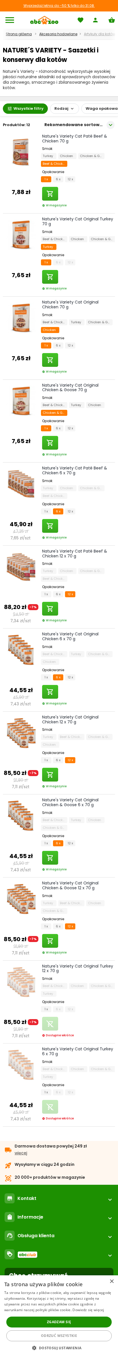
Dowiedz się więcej (88, 1309)
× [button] (111, 1281)
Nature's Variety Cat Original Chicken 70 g (70, 304)
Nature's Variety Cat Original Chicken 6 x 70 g (70, 636)
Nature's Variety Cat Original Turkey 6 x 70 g (77, 1051)
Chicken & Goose (92, 156)
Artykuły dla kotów (99, 34)
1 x (46, 179)
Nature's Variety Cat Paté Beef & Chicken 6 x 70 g (74, 470)
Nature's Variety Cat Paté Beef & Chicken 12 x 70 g (74, 553)
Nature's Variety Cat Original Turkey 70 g (77, 221)
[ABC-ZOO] (44, 20)
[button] (58, 1347)
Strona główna (19, 34)
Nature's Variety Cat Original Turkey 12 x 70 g (77, 968)
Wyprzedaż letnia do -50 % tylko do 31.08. (59, 5)
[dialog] (59, 1316)
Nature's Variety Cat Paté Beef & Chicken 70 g (74, 138)
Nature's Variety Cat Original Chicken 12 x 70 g (70, 719)
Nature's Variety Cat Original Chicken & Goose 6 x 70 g (70, 802)
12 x (70, 179)
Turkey (49, 156)
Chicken (67, 156)
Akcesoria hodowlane (58, 34)
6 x (58, 179)
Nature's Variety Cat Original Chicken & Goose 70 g (70, 387)
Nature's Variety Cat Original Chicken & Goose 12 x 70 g (70, 885)
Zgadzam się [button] (59, 1321)
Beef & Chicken (55, 163)
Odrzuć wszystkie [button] (59, 1335)
